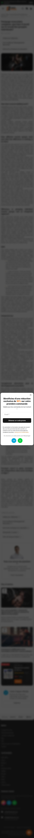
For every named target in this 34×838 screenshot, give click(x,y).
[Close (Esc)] (31, 395)
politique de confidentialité (22, 432)
